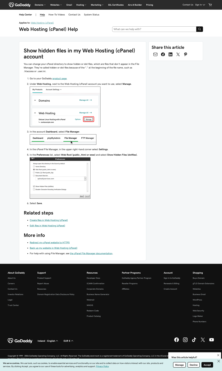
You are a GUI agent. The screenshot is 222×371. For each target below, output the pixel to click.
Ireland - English (46, 341)
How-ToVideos (56, 14)
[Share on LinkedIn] (170, 54)
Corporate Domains (95, 289)
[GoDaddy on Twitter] (203, 341)
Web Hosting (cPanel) (42, 22)
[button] (218, 355)
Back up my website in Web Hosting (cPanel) (53, 248)
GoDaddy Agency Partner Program (136, 278)
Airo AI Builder (135, 5)
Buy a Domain (198, 278)
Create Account (170, 289)
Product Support (44, 278)
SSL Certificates (116, 5)
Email (69, 5)
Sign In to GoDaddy (172, 278)
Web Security (198, 311)
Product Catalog (94, 316)
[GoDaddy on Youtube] (211, 341)
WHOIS (90, 305)
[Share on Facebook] (163, 54)
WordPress (197, 300)
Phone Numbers (199, 322)
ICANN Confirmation (95, 283)
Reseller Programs (130, 283)
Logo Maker (198, 316)
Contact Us (74, 14)
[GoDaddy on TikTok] (194, 341)
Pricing (149, 5)
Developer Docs (93, 278)
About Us (12, 278)
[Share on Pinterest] (185, 54)
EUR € (67, 341)
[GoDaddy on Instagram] (185, 341)
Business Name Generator (98, 294)
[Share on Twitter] (178, 54)
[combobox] (154, 29)
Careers (11, 283)
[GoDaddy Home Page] (20, 340)
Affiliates (125, 289)
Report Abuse (43, 283)
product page (59, 78)
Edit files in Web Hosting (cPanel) (47, 225)
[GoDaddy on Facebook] (176, 341)
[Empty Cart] (210, 5)
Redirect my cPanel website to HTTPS (50, 242)
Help (42, 14)
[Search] (199, 29)
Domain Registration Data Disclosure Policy (55, 294)
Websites (197, 289)
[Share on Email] (155, 54)
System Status (91, 14)
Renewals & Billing (171, 283)
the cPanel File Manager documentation (91, 253)
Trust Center (13, 305)
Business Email (199, 294)
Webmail (90, 300)
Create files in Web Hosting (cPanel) (49, 220)
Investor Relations (15, 294)
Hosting (196, 305)
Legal (10, 300)
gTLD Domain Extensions (203, 283)
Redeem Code (93, 311)
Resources (41, 289)
